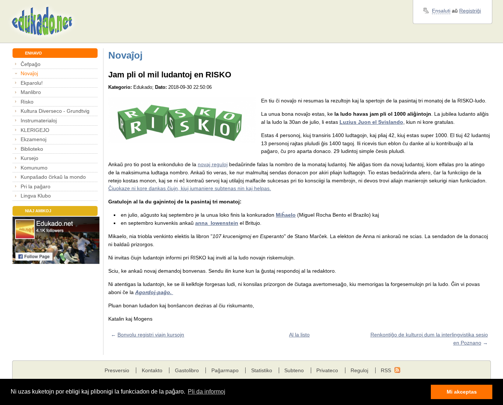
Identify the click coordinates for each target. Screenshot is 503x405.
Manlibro (31, 92)
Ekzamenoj (33, 139)
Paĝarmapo (225, 370)
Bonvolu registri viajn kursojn (150, 335)
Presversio (117, 370)
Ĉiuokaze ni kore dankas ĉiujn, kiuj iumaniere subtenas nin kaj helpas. (189, 188)
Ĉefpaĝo (31, 64)
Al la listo (299, 335)
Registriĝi (470, 11)
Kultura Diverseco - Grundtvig (55, 111)
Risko (27, 102)
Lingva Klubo (36, 196)
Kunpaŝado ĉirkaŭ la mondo (53, 177)
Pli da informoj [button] (206, 391)
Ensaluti (441, 11)
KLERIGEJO (35, 130)
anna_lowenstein (216, 223)
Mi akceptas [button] (462, 392)
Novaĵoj (29, 73)
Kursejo (29, 158)
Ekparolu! (32, 83)
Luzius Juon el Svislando (371, 122)
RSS (386, 370)
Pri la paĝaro (35, 186)
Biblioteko (32, 149)
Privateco (327, 370)
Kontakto (152, 370)
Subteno (294, 370)
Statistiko (261, 370)
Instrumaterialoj (39, 120)
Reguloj (359, 370)
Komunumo (34, 168)
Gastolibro (187, 370)
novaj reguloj (213, 164)
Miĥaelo (286, 215)
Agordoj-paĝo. (154, 292)
